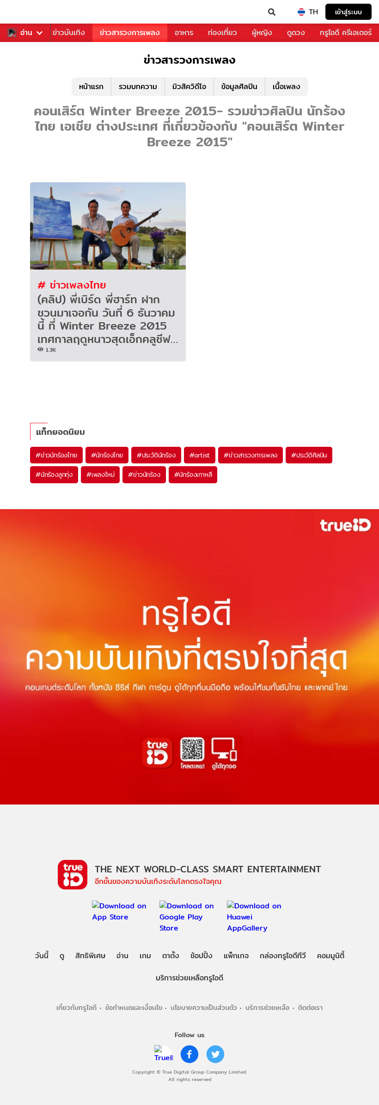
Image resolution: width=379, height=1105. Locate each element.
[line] (163, 1054)
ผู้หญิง (262, 32)
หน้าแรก (91, 86)
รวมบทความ (138, 86)
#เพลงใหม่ (100, 474)
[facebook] (189, 1054)
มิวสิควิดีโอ (189, 86)
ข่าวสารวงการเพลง (130, 32)
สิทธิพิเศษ (90, 955)
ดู (62, 955)
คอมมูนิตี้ (330, 955)
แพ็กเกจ (236, 955)
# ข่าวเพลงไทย (71, 284)
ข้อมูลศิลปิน (239, 86)
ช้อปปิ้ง (201, 955)
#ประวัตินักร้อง (156, 455)
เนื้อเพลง (286, 86)
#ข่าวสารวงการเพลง (250, 455)
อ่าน (26, 32)
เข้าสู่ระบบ (348, 11)
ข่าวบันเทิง (69, 32)
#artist (200, 455)
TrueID (25, 12)
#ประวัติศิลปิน (309, 455)
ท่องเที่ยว (222, 32)
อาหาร (184, 32)
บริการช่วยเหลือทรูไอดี (189, 978)
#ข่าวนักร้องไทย (56, 455)
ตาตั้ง (170, 955)
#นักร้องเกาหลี (193, 474)
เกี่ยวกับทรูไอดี (76, 1007)
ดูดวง (296, 32)
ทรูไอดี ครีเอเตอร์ (346, 32)
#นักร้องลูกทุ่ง (54, 474)
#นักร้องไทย (107, 455)
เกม (145, 955)
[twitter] (215, 1054)
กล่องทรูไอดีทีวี (283, 955)
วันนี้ (42, 955)
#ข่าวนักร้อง (144, 474)
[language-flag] (301, 12)
